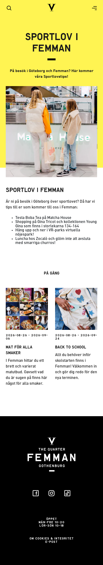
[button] (92, 8)
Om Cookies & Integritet (51, 538)
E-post (51, 542)
